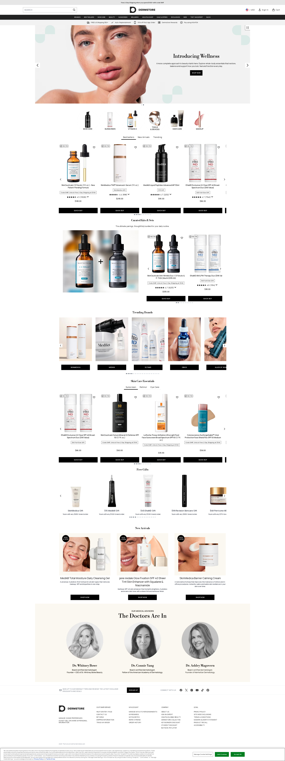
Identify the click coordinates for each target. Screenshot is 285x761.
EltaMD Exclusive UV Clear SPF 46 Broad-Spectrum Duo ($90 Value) (203, 186)
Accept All (237, 754)
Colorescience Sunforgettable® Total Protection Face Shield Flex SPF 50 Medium (203, 436)
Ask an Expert (167, 714)
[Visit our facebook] (181, 690)
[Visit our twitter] (186, 690)
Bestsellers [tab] (128, 137)
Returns (100, 717)
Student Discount (169, 725)
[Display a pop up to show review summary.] (88, 197)
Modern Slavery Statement (205, 720)
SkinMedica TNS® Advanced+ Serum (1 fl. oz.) (120, 185)
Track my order (103, 722)
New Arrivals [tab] (143, 137)
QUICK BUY (78, 210)
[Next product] (220, 269)
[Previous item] (60, 179)
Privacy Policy (200, 712)
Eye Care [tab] (155, 387)
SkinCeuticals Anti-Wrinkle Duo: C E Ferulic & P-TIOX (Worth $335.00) (166, 276)
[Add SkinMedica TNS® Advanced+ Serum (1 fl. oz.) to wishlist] (135, 147)
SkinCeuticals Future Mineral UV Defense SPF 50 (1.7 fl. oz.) (120, 436)
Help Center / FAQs (104, 712)
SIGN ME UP (133, 690)
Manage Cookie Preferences (70, 718)
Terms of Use (50, 759)
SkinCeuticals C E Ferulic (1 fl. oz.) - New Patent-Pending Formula (78, 186)
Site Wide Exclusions (202, 714)
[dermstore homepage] (142, 10)
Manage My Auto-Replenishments (143, 712)
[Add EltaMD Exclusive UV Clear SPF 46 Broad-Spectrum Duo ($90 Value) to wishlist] (218, 147)
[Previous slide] (37, 65)
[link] (263, 10)
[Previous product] (148, 269)
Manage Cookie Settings (203, 754)
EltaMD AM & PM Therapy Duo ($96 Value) (207, 275)
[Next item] (224, 179)
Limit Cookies (222, 754)
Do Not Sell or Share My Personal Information (73, 721)
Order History (135, 722)
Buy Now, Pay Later (169, 728)
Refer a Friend (135, 720)
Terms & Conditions (202, 717)
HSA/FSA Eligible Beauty (171, 717)
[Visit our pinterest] (208, 690)
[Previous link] (60, 345)
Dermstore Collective (171, 720)
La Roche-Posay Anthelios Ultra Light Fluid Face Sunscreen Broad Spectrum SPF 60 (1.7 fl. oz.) (161, 437)
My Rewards (134, 714)
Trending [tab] (157, 137)
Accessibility (199, 725)
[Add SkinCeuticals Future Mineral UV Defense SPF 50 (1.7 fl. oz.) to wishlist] (135, 397)
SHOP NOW (196, 82)
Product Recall (201, 722)
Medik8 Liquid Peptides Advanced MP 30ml (161, 185)
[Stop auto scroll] (247, 27)
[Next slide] (247, 65)
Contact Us (101, 714)
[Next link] (224, 345)
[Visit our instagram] (191, 690)
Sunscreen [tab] (131, 387)
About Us (165, 712)
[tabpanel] (142, 179)
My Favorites (134, 717)
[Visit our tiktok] (202, 690)
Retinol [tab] (143, 387)
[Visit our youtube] (197, 690)
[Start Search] (74, 9)
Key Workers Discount (170, 722)
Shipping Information (105, 720)
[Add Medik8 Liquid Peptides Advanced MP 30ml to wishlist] (177, 147)
